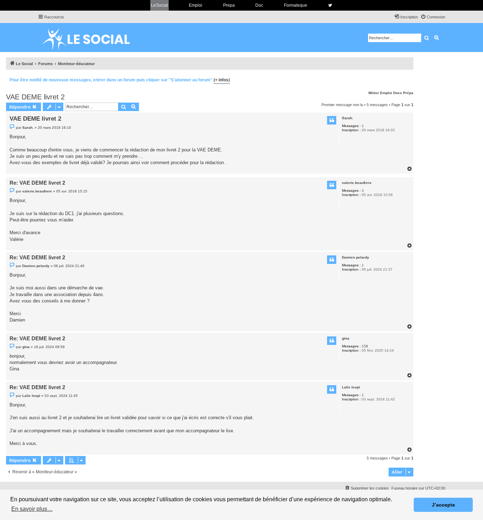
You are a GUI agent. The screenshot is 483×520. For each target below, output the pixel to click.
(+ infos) (222, 79)
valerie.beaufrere (357, 183)
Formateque (295, 5)
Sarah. (347, 118)
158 (365, 346)
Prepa (229, 5)
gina (345, 338)
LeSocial (159, 5)
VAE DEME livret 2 (35, 97)
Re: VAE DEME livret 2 (37, 183)
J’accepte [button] (443, 505)
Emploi (195, 5)
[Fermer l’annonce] (408, 79)
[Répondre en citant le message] (331, 120)
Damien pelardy (355, 257)
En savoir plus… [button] (32, 509)
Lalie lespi (351, 387)
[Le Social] (91, 37)
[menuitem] (432, 17)
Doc (259, 5)
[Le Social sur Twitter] (330, 5)
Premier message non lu (342, 105)
